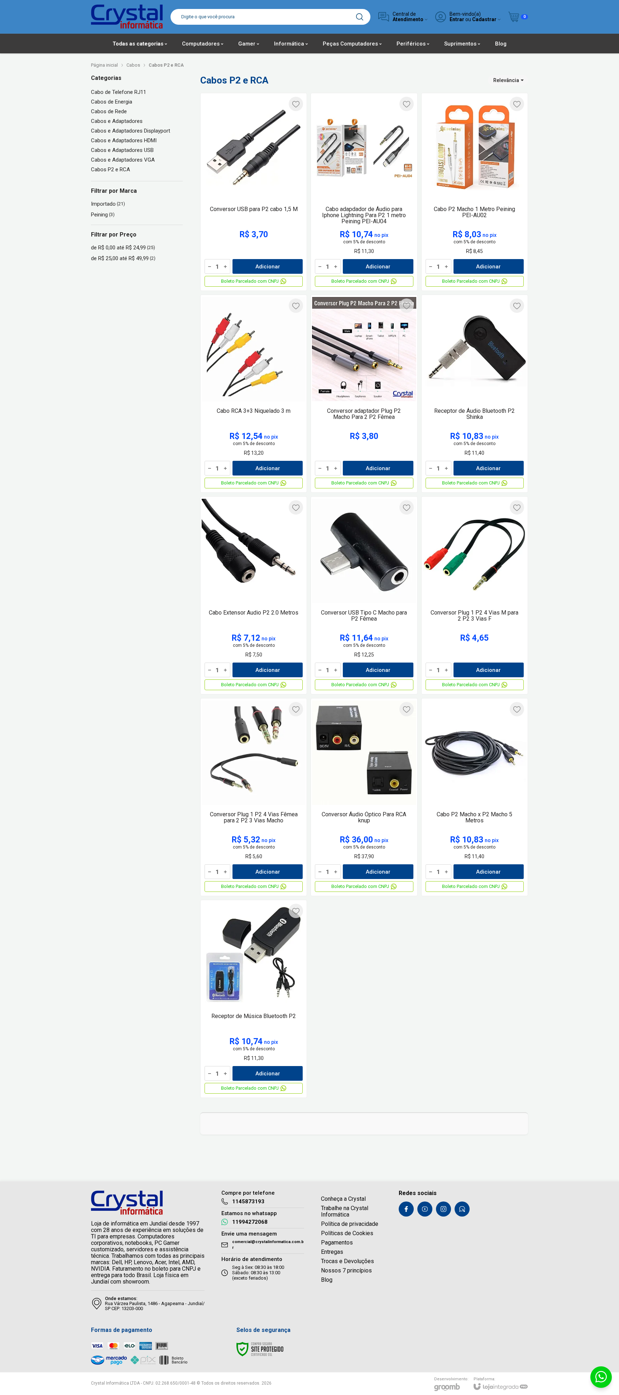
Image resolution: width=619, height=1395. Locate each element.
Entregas (332, 1251)
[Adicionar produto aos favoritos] (296, 104)
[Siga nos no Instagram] (443, 1209)
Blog (326, 1279)
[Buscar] (359, 17)
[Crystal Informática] (127, 16)
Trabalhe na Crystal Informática (344, 1211)
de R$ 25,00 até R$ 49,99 (123, 258)
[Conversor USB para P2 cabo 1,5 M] (254, 192)
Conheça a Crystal (343, 1198)
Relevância (506, 80)
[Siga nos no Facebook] (406, 1209)
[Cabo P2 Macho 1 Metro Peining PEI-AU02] (475, 192)
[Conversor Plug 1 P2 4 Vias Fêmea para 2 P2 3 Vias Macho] (254, 797)
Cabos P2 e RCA (110, 170)
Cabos (133, 65)
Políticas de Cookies (347, 1233)
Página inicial (104, 65)
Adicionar (267, 266)
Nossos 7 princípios (346, 1270)
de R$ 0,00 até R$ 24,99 (123, 247)
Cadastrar (484, 19)
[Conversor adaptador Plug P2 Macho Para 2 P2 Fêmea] (364, 393)
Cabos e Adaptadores (117, 121)
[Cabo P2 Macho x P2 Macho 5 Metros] (475, 797)
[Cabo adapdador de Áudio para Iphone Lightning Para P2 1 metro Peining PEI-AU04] (364, 192)
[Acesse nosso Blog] (462, 1209)
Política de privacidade (349, 1223)
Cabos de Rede (109, 112)
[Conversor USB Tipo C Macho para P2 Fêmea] (364, 595)
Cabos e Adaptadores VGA (123, 160)
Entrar (457, 19)
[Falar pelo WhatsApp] (601, 1377)
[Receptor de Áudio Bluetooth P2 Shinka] (475, 393)
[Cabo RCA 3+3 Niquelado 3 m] (254, 393)
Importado (108, 204)
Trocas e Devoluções (347, 1261)
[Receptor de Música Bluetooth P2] (254, 999)
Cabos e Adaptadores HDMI (124, 141)
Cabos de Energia (111, 102)
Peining (103, 214)
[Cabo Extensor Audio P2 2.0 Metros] (254, 595)
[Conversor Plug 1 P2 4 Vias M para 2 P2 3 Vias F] (475, 595)
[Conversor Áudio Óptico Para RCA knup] (364, 797)
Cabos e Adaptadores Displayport (130, 131)
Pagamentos (337, 1242)
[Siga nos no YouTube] (424, 1209)
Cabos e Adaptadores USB (122, 150)
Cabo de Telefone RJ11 (118, 92)
